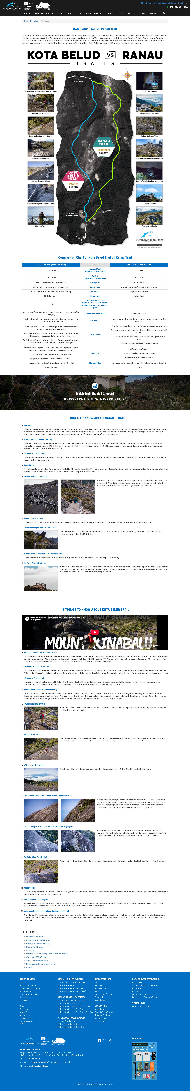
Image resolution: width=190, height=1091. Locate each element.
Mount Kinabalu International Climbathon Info (41, 964)
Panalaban (24, 1009)
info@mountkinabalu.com (38, 1066)
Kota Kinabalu (137, 988)
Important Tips (100, 985)
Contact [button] (153, 13)
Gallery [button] (131, 13)
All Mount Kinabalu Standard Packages (71, 982)
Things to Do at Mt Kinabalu (30, 988)
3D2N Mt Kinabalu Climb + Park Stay (70, 988)
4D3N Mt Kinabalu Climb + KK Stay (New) (72, 991)
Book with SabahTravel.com (104, 1012)
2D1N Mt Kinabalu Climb (66, 985)
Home (28, 13)
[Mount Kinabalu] (26, 3)
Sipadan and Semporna (140, 994)
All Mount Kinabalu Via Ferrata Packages (72, 1000)
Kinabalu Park (25, 1018)
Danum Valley (137, 982)
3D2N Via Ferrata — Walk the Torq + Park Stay (74, 1006)
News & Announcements (29, 994)
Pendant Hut (25, 1015)
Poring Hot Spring (26, 1021)
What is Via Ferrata (27, 991)
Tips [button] (109, 13)
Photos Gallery (100, 997)
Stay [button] (77, 13)
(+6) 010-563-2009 (41, 1062)
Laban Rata (25, 1012)
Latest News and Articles (35, 937)
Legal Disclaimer (101, 1018)
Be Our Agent (24, 1000)
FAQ (143, 13)
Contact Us (24, 997)
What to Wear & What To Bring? (37, 957)
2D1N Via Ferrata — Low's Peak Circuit (71, 1009)
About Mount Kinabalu (28, 985)
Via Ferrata (30, 950)
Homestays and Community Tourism (145, 997)
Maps (97, 991)
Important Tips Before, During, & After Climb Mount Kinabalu (47, 954)
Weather (29, 967)
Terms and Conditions (103, 1015)
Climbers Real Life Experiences (37, 961)
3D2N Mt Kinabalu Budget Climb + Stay (71, 1027)
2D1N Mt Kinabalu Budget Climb (69, 1024)
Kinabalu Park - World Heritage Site (38, 944)
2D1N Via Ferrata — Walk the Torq (69, 1003)
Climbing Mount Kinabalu (34, 947)
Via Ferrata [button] (64, 13)
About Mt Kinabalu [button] (43, 13)
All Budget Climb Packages (67, 1021)
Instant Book (99, 1009)
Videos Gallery (100, 1000)
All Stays (23, 1024)
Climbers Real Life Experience (105, 994)
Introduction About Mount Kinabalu (38, 940)
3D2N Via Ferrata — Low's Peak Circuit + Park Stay (75, 1012)
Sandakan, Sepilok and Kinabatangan (145, 985)
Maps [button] (119, 13)
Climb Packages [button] (94, 13)
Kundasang (136, 991)
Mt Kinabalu (34, 21)
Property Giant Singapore (141, 1006)
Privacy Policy (100, 1021)
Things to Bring (100, 988)
